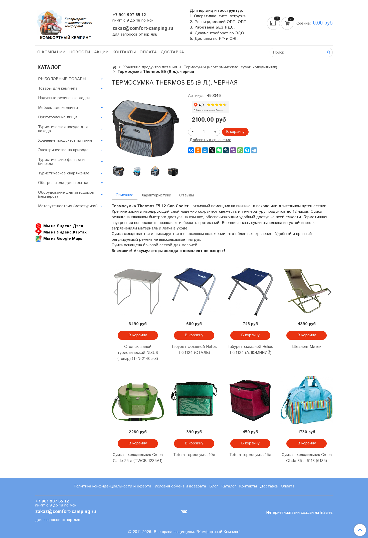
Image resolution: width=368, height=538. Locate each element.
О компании (51, 52)
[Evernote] (219, 150)
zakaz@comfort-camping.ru (142, 28)
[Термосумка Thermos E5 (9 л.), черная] (146, 128)
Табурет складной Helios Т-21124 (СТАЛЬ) (194, 350)
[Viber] (233, 150)
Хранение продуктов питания (150, 67)
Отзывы (186, 195)
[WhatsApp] (240, 150)
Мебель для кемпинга (58, 108)
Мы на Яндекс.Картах (64, 232)
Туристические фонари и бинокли (61, 162)
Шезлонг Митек (306, 347)
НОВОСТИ (79, 52)
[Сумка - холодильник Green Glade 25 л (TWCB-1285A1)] (138, 400)
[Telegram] (254, 150)
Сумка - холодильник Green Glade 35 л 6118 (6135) (307, 458)
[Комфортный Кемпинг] (63, 23)
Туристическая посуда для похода (63, 129)
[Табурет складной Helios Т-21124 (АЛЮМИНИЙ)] (250, 292)
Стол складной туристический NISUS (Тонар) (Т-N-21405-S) (137, 353)
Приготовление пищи (57, 117)
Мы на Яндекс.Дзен (63, 226)
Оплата (148, 52)
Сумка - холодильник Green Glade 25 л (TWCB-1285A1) (138, 458)
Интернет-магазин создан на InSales (299, 513)
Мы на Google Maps (62, 238)
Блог (213, 486)
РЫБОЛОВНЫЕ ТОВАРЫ (62, 79)
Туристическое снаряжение (63, 173)
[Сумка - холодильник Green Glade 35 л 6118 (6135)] (306, 400)
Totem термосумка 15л (250, 455)
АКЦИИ (101, 52)
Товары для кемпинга (57, 88)
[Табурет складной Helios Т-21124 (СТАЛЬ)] (194, 292)
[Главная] (114, 68)
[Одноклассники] (198, 150)
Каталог (228, 486)
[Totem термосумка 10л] (194, 400)
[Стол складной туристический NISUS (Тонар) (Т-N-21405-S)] (138, 292)
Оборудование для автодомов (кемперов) (66, 194)
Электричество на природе (63, 150)
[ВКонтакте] (191, 150)
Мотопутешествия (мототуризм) (68, 206)
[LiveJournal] (226, 150)
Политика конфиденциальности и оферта (112, 486)
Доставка (172, 52)
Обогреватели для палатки (63, 183)
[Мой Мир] (205, 150)
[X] (212, 150)
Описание (124, 195)
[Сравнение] (274, 23)
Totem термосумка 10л (194, 455)
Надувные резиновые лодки (64, 98)
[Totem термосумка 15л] (250, 400)
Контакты (124, 52)
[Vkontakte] (184, 511)
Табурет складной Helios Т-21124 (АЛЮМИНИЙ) (250, 350)
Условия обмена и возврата (180, 486)
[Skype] (247, 150)
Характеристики (156, 195)
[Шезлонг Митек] (306, 292)
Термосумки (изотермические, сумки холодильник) (230, 67)
